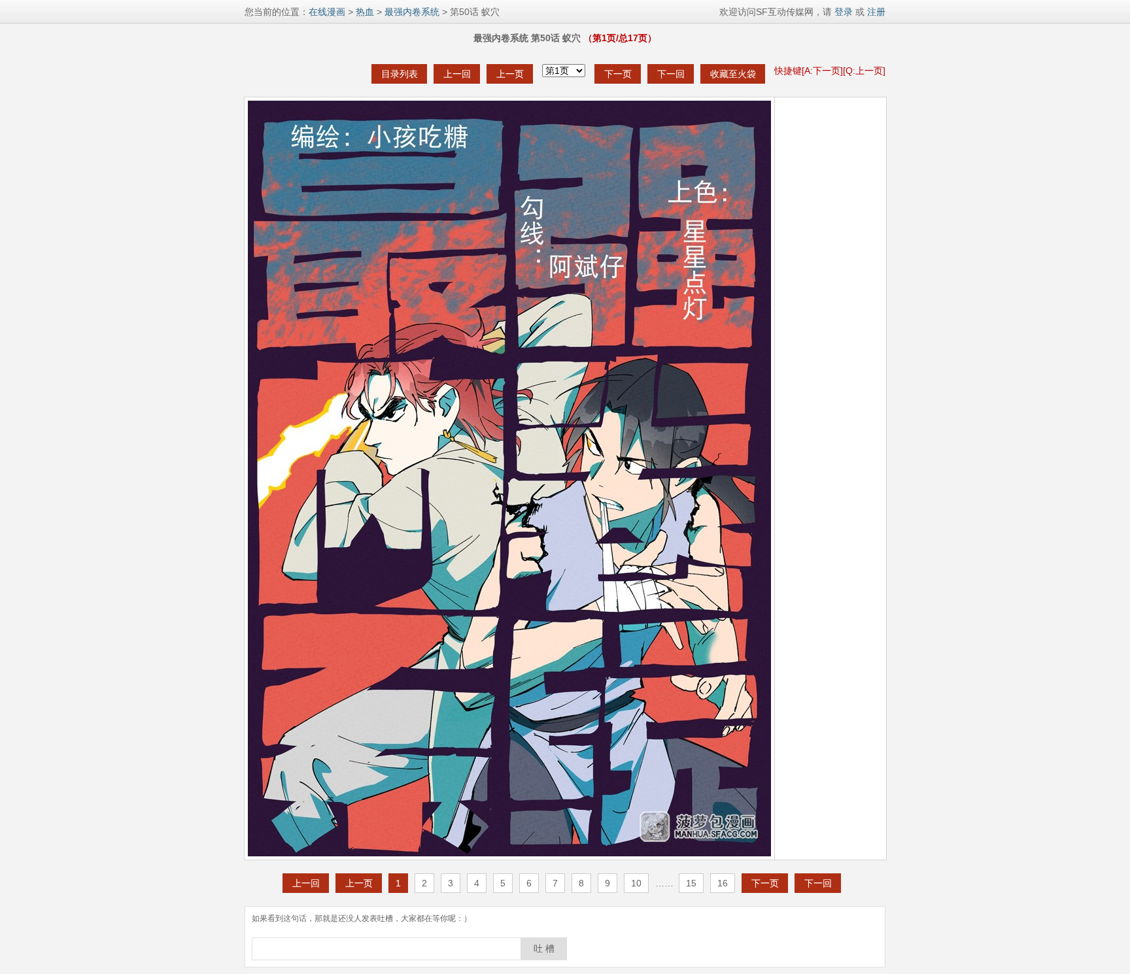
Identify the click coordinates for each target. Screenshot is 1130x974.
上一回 (457, 74)
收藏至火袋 (733, 74)
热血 (365, 12)
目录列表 (399, 74)
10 (636, 883)
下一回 (671, 74)
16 (722, 883)
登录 (842, 12)
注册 (876, 12)
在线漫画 (327, 12)
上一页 (510, 74)
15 (691, 883)
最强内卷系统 (412, 12)
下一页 (618, 74)
